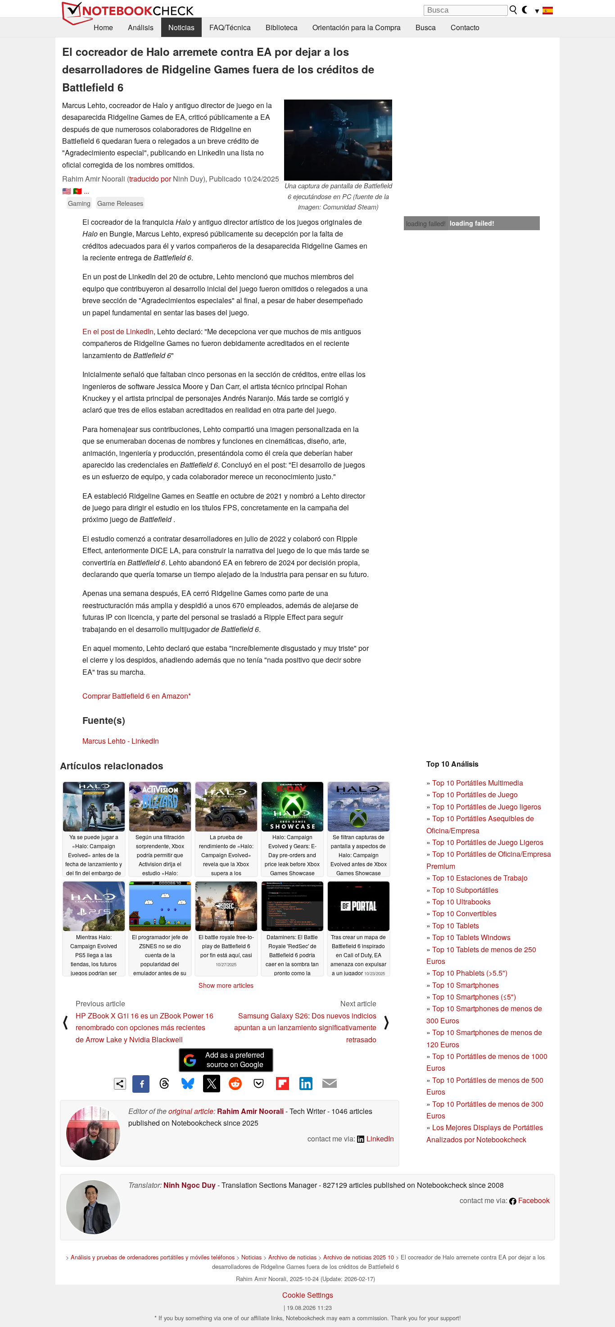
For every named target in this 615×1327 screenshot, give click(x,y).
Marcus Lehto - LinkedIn (120, 741)
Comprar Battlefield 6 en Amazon (135, 696)
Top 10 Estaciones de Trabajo (480, 878)
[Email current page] (329, 1083)
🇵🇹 (77, 191)
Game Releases (120, 203)
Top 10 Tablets (455, 925)
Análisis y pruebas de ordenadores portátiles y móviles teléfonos (153, 1257)
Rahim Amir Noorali (250, 1111)
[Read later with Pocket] (258, 1083)
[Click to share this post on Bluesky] (187, 1083)
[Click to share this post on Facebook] (140, 1083)
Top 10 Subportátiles (465, 890)
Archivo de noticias (292, 1257)
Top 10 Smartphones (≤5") (474, 996)
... (86, 191)
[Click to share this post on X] (211, 1083)
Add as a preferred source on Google (234, 1059)
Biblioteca (282, 27)
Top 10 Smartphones (465, 985)
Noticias (181, 27)
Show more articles (226, 985)
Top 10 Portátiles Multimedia (477, 782)
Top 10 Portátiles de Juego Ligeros (487, 842)
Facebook (533, 1200)
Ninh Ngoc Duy (189, 1185)
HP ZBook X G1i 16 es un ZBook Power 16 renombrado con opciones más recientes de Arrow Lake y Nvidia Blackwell (144, 1027)
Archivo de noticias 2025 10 (358, 1257)
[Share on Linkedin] (305, 1083)
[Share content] (120, 1084)
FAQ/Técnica (230, 27)
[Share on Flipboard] (282, 1083)
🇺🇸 (66, 191)
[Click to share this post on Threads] (164, 1083)
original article (190, 1111)
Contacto (465, 27)
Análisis (141, 27)
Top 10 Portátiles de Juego (475, 794)
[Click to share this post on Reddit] (235, 1083)
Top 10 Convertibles (464, 913)
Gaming (79, 203)
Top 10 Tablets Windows (471, 937)
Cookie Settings (307, 1295)
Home (103, 27)
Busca (426, 27)
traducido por (150, 178)
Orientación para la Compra (356, 27)
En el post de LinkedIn (118, 331)
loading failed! (426, 223)
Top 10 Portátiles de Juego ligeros (486, 806)
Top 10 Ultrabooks (461, 901)
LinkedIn (379, 1138)
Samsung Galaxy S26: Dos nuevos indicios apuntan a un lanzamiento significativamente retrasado (305, 1027)
